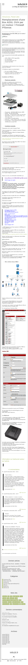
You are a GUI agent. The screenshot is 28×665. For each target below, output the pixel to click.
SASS (25, 659)
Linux (21, 596)
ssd (11, 604)
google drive (16, 596)
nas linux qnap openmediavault (11, 583)
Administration (12, 660)
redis (16, 598)
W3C (20, 660)
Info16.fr (22, 4)
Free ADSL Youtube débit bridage (10, 600)
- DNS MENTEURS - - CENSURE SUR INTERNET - (13, 571)
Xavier (13, 489)
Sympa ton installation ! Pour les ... (10, 613)
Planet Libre (15, 17)
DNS (11, 596)
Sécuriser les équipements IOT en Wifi (11, 568)
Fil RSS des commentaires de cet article (10, 549)
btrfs (22, 602)
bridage (23, 604)
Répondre (23, 492)
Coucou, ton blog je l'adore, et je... (10, 622)
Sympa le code (5, 619)
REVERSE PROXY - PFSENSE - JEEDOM (11, 569)
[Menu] (3, 4)
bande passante (16, 602)
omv (20, 600)
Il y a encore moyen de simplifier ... (10, 616)
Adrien (13, 519)
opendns (12, 598)
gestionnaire (15, 604)
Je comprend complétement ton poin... (11, 625)
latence (9, 602)
